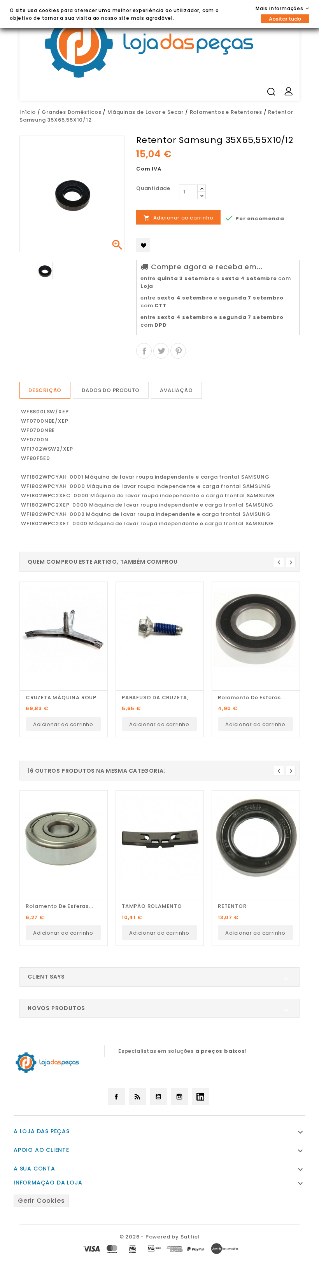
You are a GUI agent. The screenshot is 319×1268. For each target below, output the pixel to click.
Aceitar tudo (285, 19)
